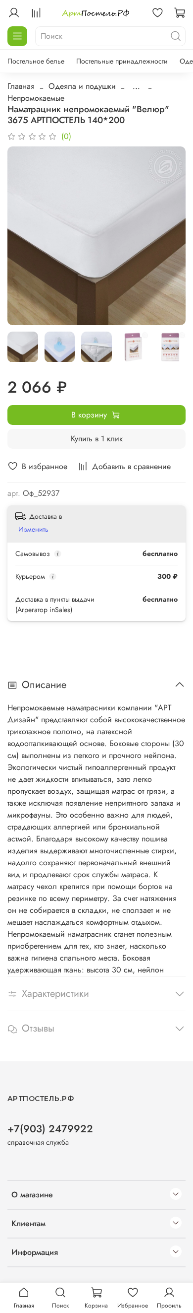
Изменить (33, 529)
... (136, 86)
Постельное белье (35, 61)
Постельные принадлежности (122, 61)
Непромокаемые (35, 98)
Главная (21, 86)
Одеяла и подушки (82, 86)
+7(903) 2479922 (50, 1128)
